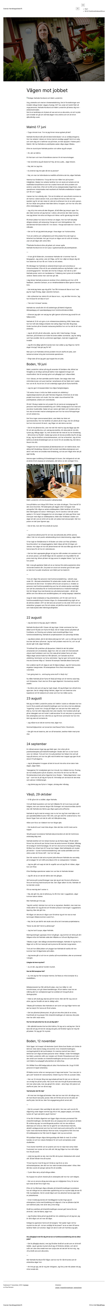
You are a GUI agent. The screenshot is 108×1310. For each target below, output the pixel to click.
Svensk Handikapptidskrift (12, 9)
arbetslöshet (78, 1287)
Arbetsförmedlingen (66, 1287)
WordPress (101, 1305)
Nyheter (25, 1285)
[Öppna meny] (77, 8)
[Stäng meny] (83, 5)
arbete (57, 1287)
